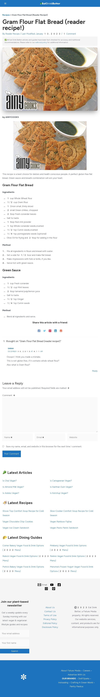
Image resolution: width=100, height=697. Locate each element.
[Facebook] (39, 330)
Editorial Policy (50, 623)
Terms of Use (50, 615)
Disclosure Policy (50, 627)
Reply (95, 371)
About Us (50, 607)
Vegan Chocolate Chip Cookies (18, 521)
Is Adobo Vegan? (11, 493)
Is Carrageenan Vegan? (61, 480)
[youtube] (52, 584)
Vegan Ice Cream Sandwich (16, 527)
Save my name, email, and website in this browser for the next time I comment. (44, 446)
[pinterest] (54, 588)
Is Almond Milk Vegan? (13, 487)
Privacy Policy (50, 619)
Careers (86, 670)
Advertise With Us (76, 674)
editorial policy (41, 42)
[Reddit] (61, 330)
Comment (8, 395)
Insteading (63, 682)
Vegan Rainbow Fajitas (61, 521)
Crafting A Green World (82, 682)
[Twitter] (44, 330)
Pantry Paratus (76, 686)
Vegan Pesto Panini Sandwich (64, 527)
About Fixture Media (70, 670)
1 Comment (69, 33)
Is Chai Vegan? (10, 480)
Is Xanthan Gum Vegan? (61, 487)
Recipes (6, 15)
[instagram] (47, 588)
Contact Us (50, 611)
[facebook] (59, 584)
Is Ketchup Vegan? (59, 493)
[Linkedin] (55, 330)
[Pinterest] (50, 330)
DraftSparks (83, 678)
